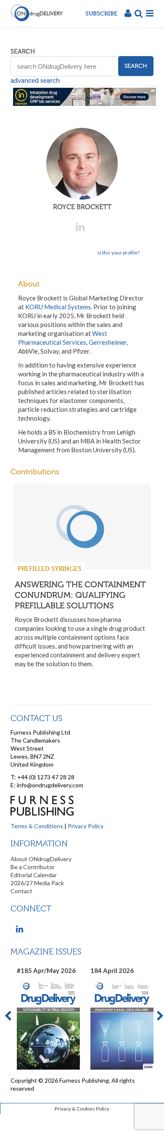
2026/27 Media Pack (37, 882)
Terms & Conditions (37, 826)
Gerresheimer (108, 342)
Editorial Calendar (34, 874)
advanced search (35, 80)
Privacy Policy (85, 826)
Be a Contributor (33, 866)
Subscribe (101, 13)
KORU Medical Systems (58, 307)
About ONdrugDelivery (41, 858)
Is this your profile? (119, 252)
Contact (21, 890)
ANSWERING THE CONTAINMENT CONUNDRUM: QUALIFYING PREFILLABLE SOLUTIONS (80, 595)
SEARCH (23, 51)
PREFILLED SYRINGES (49, 569)
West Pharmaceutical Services (62, 338)
